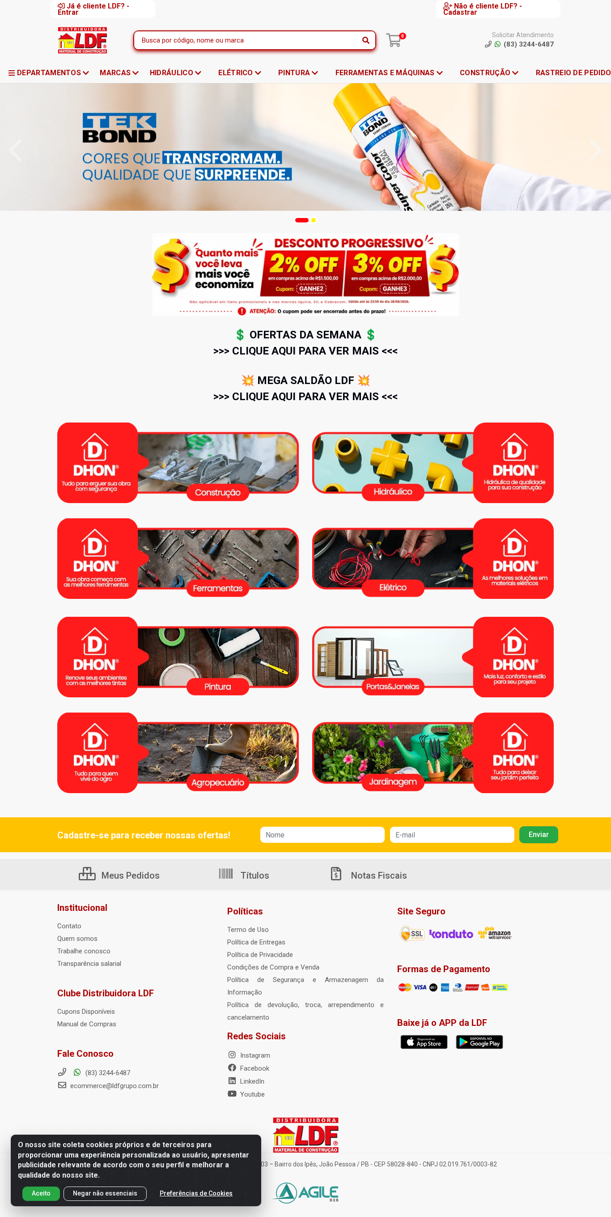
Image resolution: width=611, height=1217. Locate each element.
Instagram (254, 1055)
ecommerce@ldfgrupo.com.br (113, 1086)
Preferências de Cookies (196, 1193)
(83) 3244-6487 (107, 1073)
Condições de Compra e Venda (273, 967)
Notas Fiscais (378, 875)
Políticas (245, 911)
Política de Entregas (256, 942)
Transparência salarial (89, 964)
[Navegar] (15, 150)
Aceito (41, 1193)
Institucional (82, 907)
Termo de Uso (248, 930)
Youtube (251, 1094)
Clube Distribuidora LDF (105, 993)
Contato (69, 926)
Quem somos (77, 939)
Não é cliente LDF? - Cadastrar (482, 9)
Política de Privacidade (260, 955)
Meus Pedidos (129, 875)
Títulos (253, 875)
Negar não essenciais (105, 1193)
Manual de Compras (86, 1024)
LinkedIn (251, 1081)
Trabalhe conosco (83, 951)
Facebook (253, 1068)
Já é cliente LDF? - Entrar (93, 9)
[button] (302, 220)
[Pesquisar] (365, 40)
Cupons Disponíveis (86, 1012)
